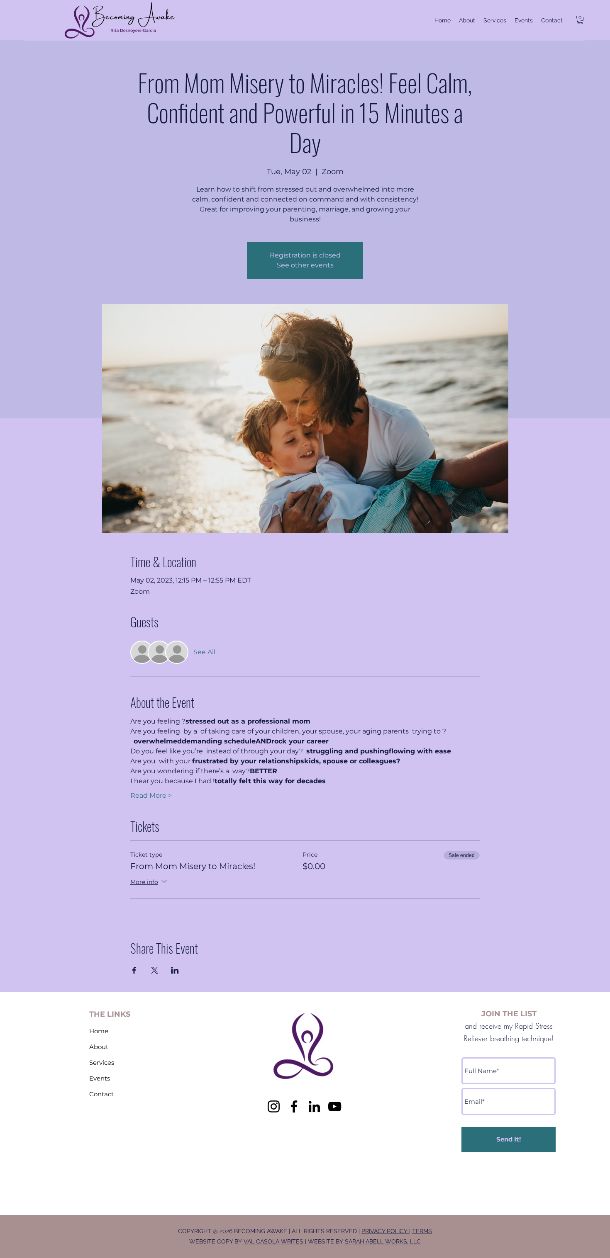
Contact (101, 1094)
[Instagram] (274, 1106)
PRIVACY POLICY (385, 1231)
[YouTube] (335, 1106)
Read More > (151, 795)
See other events (305, 265)
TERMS (422, 1231)
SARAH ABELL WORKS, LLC (383, 1241)
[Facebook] (294, 1106)
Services (101, 1062)
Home (98, 1031)
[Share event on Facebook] (134, 970)
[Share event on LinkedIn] (175, 970)
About (98, 1047)
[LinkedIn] (314, 1106)
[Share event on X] (155, 970)
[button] (580, 20)
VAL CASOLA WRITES (273, 1241)
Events (99, 1078)
